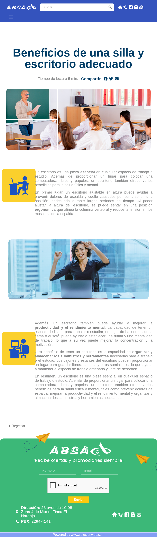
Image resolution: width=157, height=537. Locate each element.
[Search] (110, 7)
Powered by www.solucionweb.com (78, 534)
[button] (11, 16)
